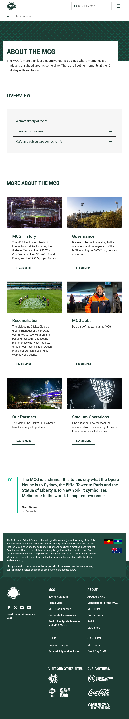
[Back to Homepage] (8, 16)
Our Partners (95, 615)
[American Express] (98, 706)
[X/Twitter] (15, 607)
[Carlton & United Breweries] (100, 678)
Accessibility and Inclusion (64, 651)
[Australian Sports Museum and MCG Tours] (59, 692)
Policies (92, 621)
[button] (23, 268)
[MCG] (11, 6)
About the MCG (96, 596)
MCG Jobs (93, 645)
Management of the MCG (102, 602)
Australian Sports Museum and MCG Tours (64, 623)
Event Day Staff (96, 651)
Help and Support (58, 645)
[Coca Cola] (98, 692)
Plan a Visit (55, 602)
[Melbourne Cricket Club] (53, 678)
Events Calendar (58, 596)
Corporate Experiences (62, 615)
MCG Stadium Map (59, 609)
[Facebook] (9, 607)
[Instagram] (22, 607)
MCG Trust (93, 609)
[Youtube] (29, 607)
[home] (13, 593)
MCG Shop (93, 627)
